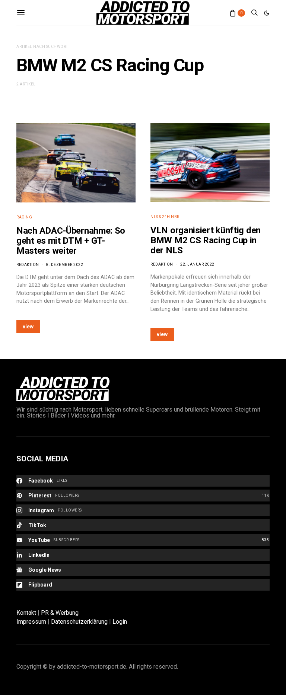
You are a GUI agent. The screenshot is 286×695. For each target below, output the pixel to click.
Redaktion (27, 265)
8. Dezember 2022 (64, 265)
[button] (267, 13)
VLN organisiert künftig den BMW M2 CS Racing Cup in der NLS (205, 240)
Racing (24, 217)
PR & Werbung (60, 612)
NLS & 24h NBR (164, 217)
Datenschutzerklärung (79, 621)
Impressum (31, 621)
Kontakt (26, 612)
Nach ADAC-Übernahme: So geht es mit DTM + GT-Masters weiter (70, 240)
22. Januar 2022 (197, 264)
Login (119, 621)
